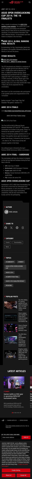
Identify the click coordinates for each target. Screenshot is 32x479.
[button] (2, 2)
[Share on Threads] (22, 227)
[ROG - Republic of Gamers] (16, 2)
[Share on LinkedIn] (17, 227)
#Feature (9, 285)
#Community (10, 262)
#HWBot (20, 262)
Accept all (23, 475)
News (7, 247)
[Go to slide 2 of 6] (14, 412)
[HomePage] (2, 420)
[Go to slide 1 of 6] (12, 412)
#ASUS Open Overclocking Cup (14, 267)
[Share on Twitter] (11, 227)
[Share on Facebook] (5, 227)
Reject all (8, 475)
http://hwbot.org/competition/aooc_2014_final (18, 111)
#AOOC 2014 (9, 272)
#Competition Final (12, 277)
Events (8, 242)
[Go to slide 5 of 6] (18, 412)
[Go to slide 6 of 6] (20, 412)
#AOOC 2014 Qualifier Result (15, 281)
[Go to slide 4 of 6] (17, 412)
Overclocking (17, 242)
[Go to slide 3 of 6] (15, 412)
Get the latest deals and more (10, 434)
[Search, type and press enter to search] (29, 2)
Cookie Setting (16, 470)
